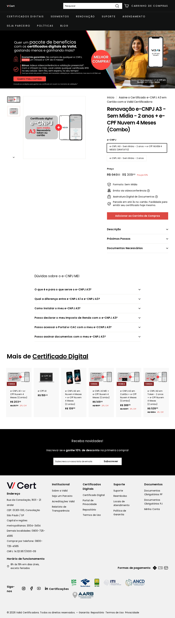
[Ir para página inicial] (26, 485)
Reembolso (120, 496)
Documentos (153, 484)
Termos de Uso (92, 515)
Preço (110, 168)
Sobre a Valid (60, 490)
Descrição (114, 229)
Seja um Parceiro (62, 496)
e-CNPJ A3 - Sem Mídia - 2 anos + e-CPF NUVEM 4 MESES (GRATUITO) (136, 148)
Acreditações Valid (63, 501)
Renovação (85, 16)
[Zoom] (54, 127)
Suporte (109, 16)
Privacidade (132, 612)
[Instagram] (23, 589)
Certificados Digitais (25, 16)
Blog (64, 25)
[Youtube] (39, 589)
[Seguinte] (14, 156)
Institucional (61, 484)
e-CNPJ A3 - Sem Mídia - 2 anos (127, 158)
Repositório (89, 509)
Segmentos (60, 16)
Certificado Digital (60, 356)
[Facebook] (31, 589)
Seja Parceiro (18, 25)
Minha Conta (152, 509)
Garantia (84, 612)
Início (110, 97)
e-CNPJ (111, 139)
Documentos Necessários (125, 248)
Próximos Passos (118, 239)
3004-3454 (34, 525)
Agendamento (134, 16)
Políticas (45, 25)
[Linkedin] (46, 589)
